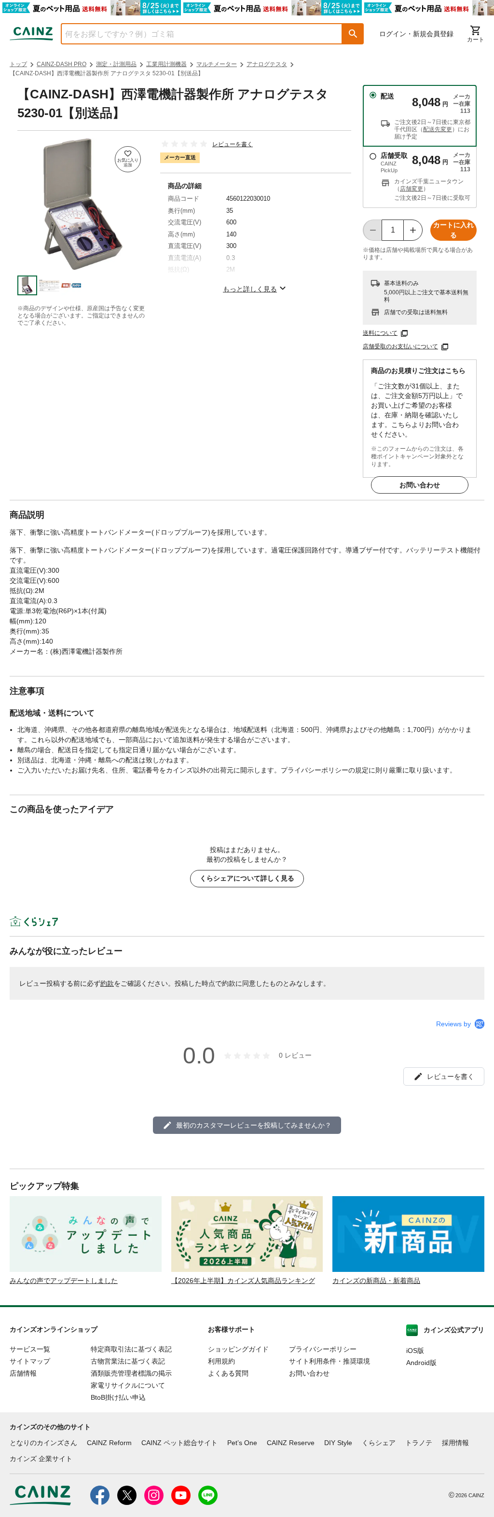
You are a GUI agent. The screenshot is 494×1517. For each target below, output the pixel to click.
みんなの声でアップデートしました (64, 1280)
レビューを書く (232, 144)
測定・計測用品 (116, 64)
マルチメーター (216, 64)
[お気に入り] (128, 159)
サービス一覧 (30, 1349)
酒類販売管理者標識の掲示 (131, 1373)
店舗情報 (23, 1373)
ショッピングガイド (238, 1349)
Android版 (421, 1362)
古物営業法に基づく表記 (128, 1361)
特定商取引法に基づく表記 (131, 1349)
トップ (18, 64)
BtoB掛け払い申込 (118, 1397)
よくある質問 (228, 1373)
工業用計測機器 (166, 64)
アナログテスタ (267, 64)
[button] (353, 33)
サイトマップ (30, 1361)
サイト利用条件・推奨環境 (329, 1361)
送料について (380, 333)
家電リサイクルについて (128, 1385)
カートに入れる (453, 230)
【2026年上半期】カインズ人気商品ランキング (243, 1280)
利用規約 (221, 1361)
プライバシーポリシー (323, 1349)
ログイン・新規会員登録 (416, 34)
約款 (107, 983)
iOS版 (415, 1350)
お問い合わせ (419, 485)
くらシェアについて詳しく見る (247, 878)
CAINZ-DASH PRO (61, 64)
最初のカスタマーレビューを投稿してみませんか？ (253, 1125)
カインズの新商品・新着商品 (376, 1280)
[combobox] (194, 34)
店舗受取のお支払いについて (400, 346)
